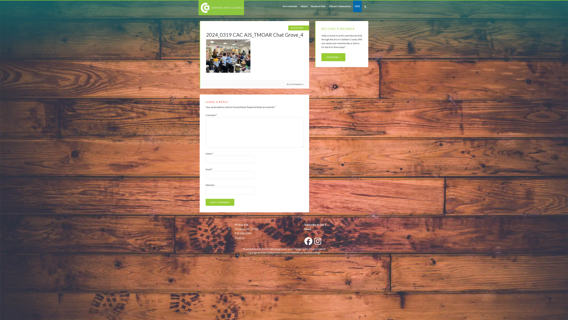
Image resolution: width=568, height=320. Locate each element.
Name (209, 153)
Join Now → (333, 57)
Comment (211, 115)
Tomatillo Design (312, 252)
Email (209, 169)
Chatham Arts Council (221, 7)
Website (210, 185)
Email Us (239, 237)
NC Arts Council (317, 248)
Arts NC (265, 248)
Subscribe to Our (314, 224)
